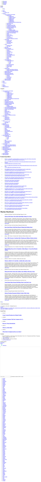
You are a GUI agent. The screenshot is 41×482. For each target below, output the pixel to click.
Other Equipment (5, 154)
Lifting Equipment (8, 59)
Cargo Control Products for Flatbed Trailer (12, 315)
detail (8, 223)
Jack (7, 67)
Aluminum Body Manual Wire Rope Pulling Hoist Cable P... (15, 175)
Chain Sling (9, 43)
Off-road (8, 76)
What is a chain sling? (7, 327)
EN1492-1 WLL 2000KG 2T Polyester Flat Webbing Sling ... (15, 195)
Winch (8, 33)
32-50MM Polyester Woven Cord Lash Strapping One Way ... (15, 170)
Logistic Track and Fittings (11, 32)
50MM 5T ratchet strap (9, 308)
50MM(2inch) (11, 19)
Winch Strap (9, 24)
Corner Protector (9, 37)
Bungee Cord (9, 34)
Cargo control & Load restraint (10, 14)
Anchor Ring (9, 55)
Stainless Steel (7, 68)
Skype (1, 343)
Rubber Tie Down (10, 35)
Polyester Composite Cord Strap (12, 38)
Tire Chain (8, 46)
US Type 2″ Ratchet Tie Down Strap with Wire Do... (14, 203)
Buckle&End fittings (8, 104)
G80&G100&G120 (10, 60)
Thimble (6, 132)
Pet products (9, 78)
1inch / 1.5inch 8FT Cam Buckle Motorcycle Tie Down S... (15, 159)
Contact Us (4, 82)
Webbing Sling (9, 40)
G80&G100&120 (8, 136)
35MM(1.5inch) (11, 18)
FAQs (4, 81)
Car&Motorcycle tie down (9, 102)
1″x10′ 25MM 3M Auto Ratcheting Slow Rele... (13, 167)
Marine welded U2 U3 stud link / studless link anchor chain (18, 260)
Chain (6, 44)
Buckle (10, 28)
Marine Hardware (8, 72)
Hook (8, 57)
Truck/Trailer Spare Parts (9, 73)
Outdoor (8, 75)
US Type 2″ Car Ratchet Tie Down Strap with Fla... (13, 200)
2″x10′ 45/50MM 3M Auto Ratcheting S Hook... (13, 163)
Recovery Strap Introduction (9, 323)
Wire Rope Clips (9, 52)
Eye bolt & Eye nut (10, 49)
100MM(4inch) (11, 21)
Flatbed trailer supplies (8, 71)
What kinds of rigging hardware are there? (12, 331)
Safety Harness (9, 65)
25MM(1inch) (11, 16)
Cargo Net (8, 36)
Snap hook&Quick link (11, 54)
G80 (9, 63)
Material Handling (6, 153)
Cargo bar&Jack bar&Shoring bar (12, 30)
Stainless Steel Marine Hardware (12, 69)
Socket (8, 58)
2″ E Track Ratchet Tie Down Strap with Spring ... (13, 209)
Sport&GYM (9, 77)
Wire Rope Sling (9, 42)
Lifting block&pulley (10, 64)
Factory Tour (7, 12)
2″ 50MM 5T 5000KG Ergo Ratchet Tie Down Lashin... (14, 186)
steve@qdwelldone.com (7, 339)
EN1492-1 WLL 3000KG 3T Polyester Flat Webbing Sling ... (15, 192)
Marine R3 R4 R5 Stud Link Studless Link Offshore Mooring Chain (20, 271)
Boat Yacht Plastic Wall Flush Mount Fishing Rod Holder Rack (18, 227)
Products (4, 13)
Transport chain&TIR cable (9, 103)
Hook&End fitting (12, 29)
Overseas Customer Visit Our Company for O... (13, 319)
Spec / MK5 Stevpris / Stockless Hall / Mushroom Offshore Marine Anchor (21, 238)
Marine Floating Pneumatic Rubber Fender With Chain (17, 293)
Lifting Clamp (9, 66)
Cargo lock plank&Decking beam (12, 31)
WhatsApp (4, 345)
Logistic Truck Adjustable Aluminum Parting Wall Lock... (14, 178)
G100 (10, 62)
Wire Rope (6, 47)
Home (4, 10)
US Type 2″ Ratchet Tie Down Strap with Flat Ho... (13, 206)
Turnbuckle (9, 51)
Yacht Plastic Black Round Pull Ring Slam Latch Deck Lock (18, 282)
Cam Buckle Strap (10, 23)
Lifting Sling (7, 39)
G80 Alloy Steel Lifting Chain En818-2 (11, 184)
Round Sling (9, 41)
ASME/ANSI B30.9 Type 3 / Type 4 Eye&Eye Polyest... (14, 189)
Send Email (2, 342)
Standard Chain (9, 45)
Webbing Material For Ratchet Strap (15, 22)
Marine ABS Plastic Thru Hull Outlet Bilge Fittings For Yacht (18, 216)
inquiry (6, 223)
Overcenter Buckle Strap (11, 25)
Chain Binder (9, 56)
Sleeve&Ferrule (7, 130)
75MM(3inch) (11, 20)
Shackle (8, 50)
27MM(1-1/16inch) (12, 17)
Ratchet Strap (9, 15)
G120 (10, 61)
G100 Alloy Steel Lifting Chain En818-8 (11, 181)
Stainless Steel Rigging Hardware (12, 70)
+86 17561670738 (6, 337)
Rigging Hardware (8, 48)
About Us (4, 11)
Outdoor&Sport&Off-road (9, 74)
